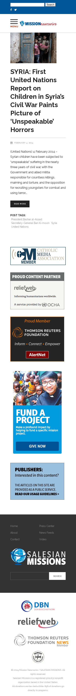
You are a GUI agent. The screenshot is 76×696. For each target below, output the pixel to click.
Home (14, 526)
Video (42, 539)
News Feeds (46, 532)
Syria (54, 223)
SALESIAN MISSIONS (50, 670)
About (14, 532)
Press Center (46, 526)
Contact (15, 539)
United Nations (20, 226)
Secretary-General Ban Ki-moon (30, 223)
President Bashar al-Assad (26, 219)
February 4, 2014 (23, 143)
